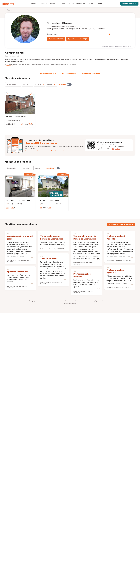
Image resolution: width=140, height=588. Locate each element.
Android (117, 149)
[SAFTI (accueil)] (8, 3)
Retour (9, 10)
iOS (113, 149)
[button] (20, 103)
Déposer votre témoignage (122, 224)
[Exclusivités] (69, 84)
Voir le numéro (57, 39)
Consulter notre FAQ (70, 303)
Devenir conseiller (129, 3)
